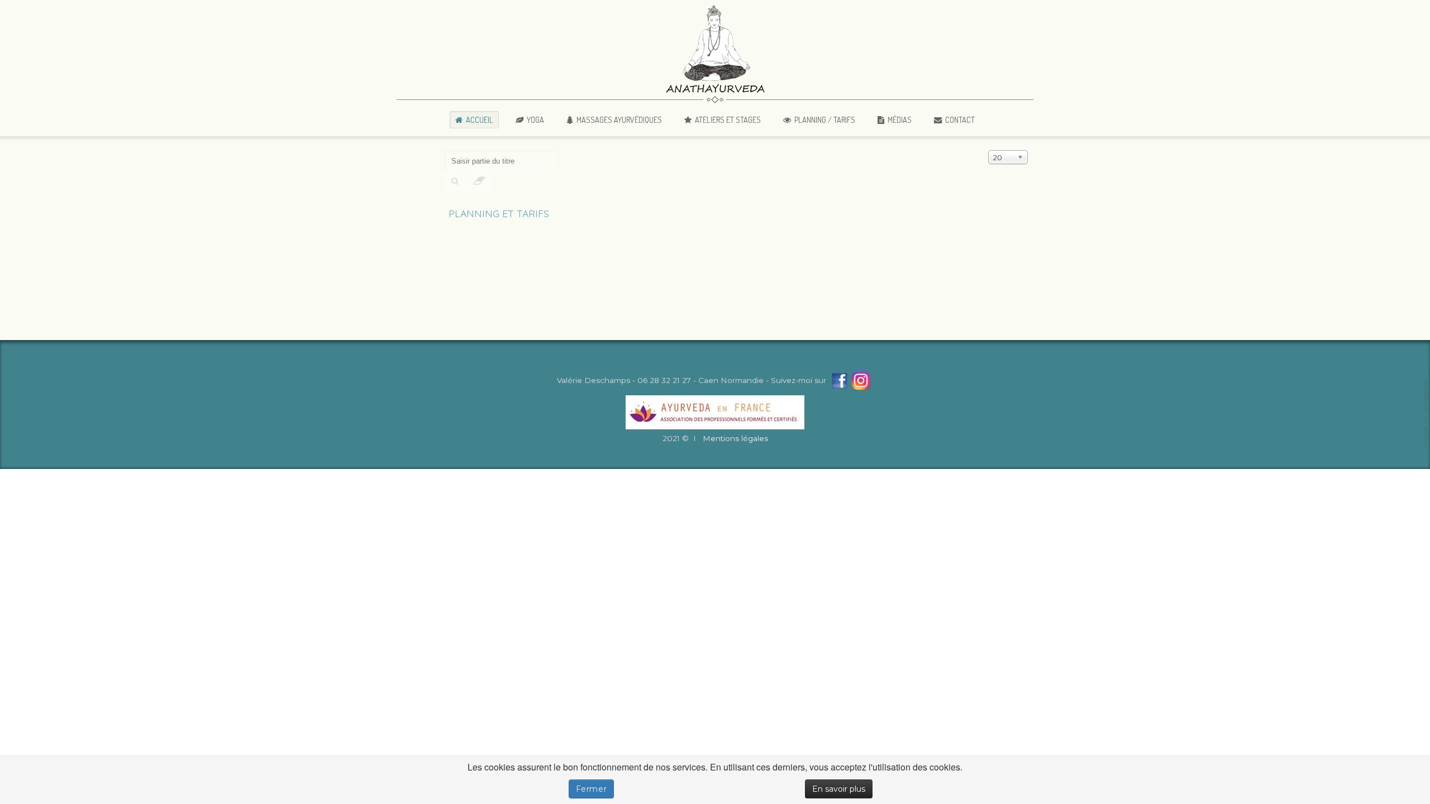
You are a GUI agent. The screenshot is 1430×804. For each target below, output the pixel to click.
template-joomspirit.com (1426, 413)
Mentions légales (735, 438)
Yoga (535, 119)
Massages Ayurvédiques (619, 119)
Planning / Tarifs (824, 119)
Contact (960, 119)
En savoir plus (838, 789)
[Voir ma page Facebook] (839, 380)
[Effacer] (479, 181)
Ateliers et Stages (728, 119)
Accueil (479, 119)
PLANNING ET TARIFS (499, 213)
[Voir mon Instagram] (861, 380)
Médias (900, 119)
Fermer (591, 789)
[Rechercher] (455, 180)
